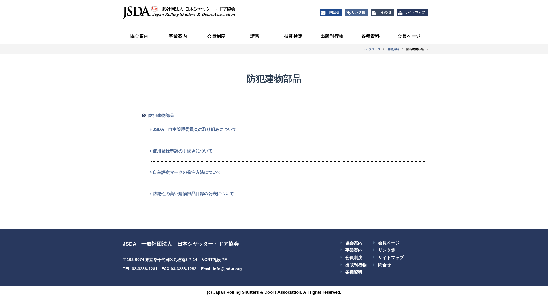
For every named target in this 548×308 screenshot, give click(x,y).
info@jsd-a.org (227, 268)
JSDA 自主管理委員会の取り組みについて (195, 129)
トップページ (371, 49)
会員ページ (409, 36)
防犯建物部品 (161, 115)
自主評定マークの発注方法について (187, 172)
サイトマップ (391, 257)
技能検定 (293, 36)
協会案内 (139, 36)
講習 (254, 36)
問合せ (384, 264)
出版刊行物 (332, 36)
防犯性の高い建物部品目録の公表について (193, 193)
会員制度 (216, 36)
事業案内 (178, 36)
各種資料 (370, 36)
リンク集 (386, 250)
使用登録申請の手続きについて (183, 150)
